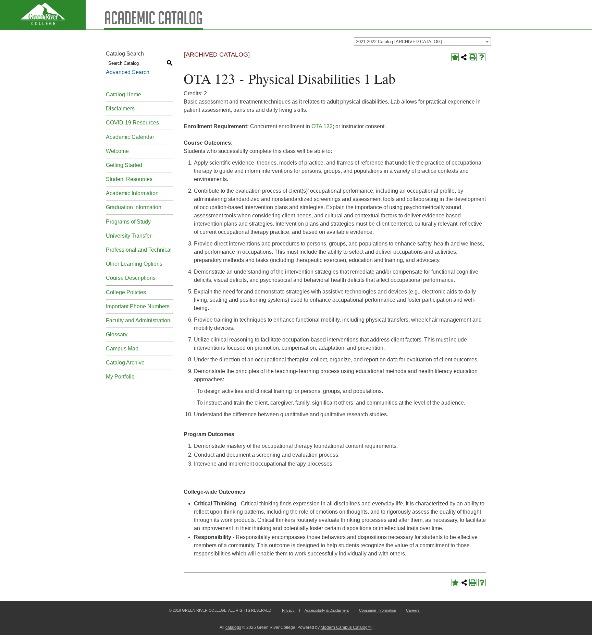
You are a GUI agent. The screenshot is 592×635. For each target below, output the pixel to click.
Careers (413, 610)
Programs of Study (128, 222)
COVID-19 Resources (132, 122)
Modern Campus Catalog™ (346, 627)
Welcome (117, 151)
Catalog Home (123, 94)
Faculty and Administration (138, 320)
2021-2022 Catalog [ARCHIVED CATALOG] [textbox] (399, 41)
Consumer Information (377, 610)
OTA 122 (322, 126)
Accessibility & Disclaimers (327, 610)
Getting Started (124, 165)
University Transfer (128, 236)
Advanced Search (127, 72)
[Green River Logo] (43, 14)
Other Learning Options (134, 264)
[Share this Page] (464, 57)
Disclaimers (120, 108)
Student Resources (129, 179)
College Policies (126, 292)
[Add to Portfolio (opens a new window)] (455, 57)
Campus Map (122, 348)
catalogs (233, 627)
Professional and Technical (139, 250)
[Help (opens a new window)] (481, 57)
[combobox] (422, 41)
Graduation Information (133, 207)
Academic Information (132, 193)
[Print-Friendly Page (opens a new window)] (473, 57)
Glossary (116, 334)
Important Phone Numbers (138, 306)
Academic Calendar (130, 137)
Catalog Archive (125, 363)
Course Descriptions (131, 278)
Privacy (288, 610)
